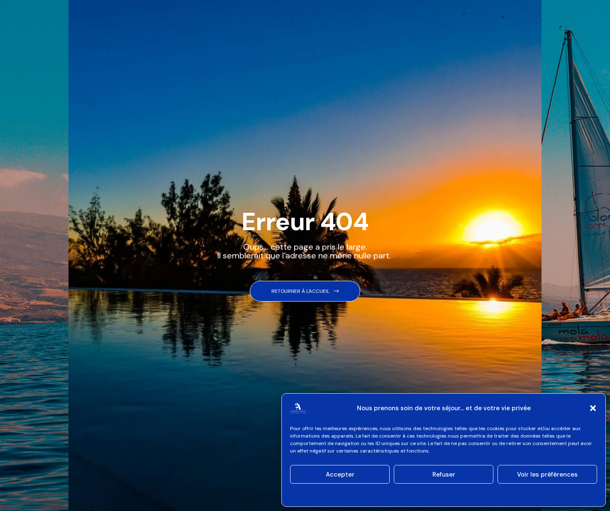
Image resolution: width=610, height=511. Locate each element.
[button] (593, 408)
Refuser (443, 474)
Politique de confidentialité (444, 494)
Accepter (340, 474)
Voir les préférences (547, 474)
